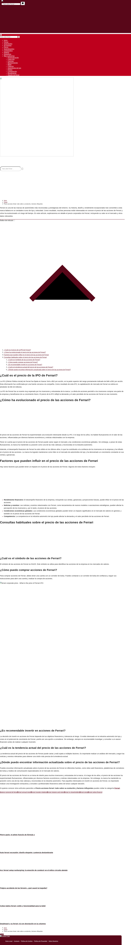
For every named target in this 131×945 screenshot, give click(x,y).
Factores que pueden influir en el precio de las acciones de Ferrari (26, 355)
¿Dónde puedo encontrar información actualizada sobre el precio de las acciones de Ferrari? (39, 369)
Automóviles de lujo (14, 68)
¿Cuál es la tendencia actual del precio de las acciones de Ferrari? (30, 367)
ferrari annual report (24, 792)
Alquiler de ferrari (13, 75)
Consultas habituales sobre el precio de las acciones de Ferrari (25, 357)
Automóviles (8, 44)
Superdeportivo (9, 49)
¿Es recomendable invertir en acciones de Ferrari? (25, 364)
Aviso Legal (8, 941)
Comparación (12, 71)
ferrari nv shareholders (72, 792)
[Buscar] (23, 3)
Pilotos (10, 70)
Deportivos (7, 54)
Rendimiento (12, 73)
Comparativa (8, 51)
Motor (10, 64)
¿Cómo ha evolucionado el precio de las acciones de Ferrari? (25, 352)
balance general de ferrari (9, 792)
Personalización (13, 57)
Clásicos (11, 66)
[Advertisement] (65, 19)
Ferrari (6, 42)
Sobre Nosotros (53, 941)
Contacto (16, 941)
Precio (6, 47)
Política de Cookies (27, 941)
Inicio (5, 40)
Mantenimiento (13, 63)
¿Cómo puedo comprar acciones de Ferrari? (23, 362)
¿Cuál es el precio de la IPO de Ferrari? (17, 350)
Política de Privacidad (40, 941)
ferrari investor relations (39, 792)
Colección (11, 59)
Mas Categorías (9, 56)
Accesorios (7, 45)
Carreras (11, 61)
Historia (6, 52)
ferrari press (84, 792)
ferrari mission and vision (55, 792)
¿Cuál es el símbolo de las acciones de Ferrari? (24, 360)
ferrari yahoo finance (95, 792)
